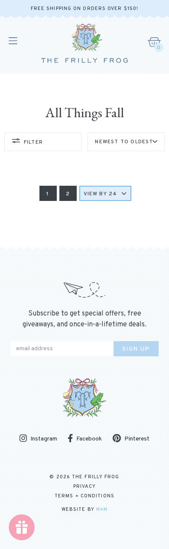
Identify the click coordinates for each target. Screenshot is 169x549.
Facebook (89, 439)
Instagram (43, 439)
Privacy (84, 486)
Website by (84, 509)
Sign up (136, 349)
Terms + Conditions (84, 496)
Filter (33, 142)
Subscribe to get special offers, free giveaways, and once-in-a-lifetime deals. (84, 319)
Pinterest (137, 439)
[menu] (12, 40)
